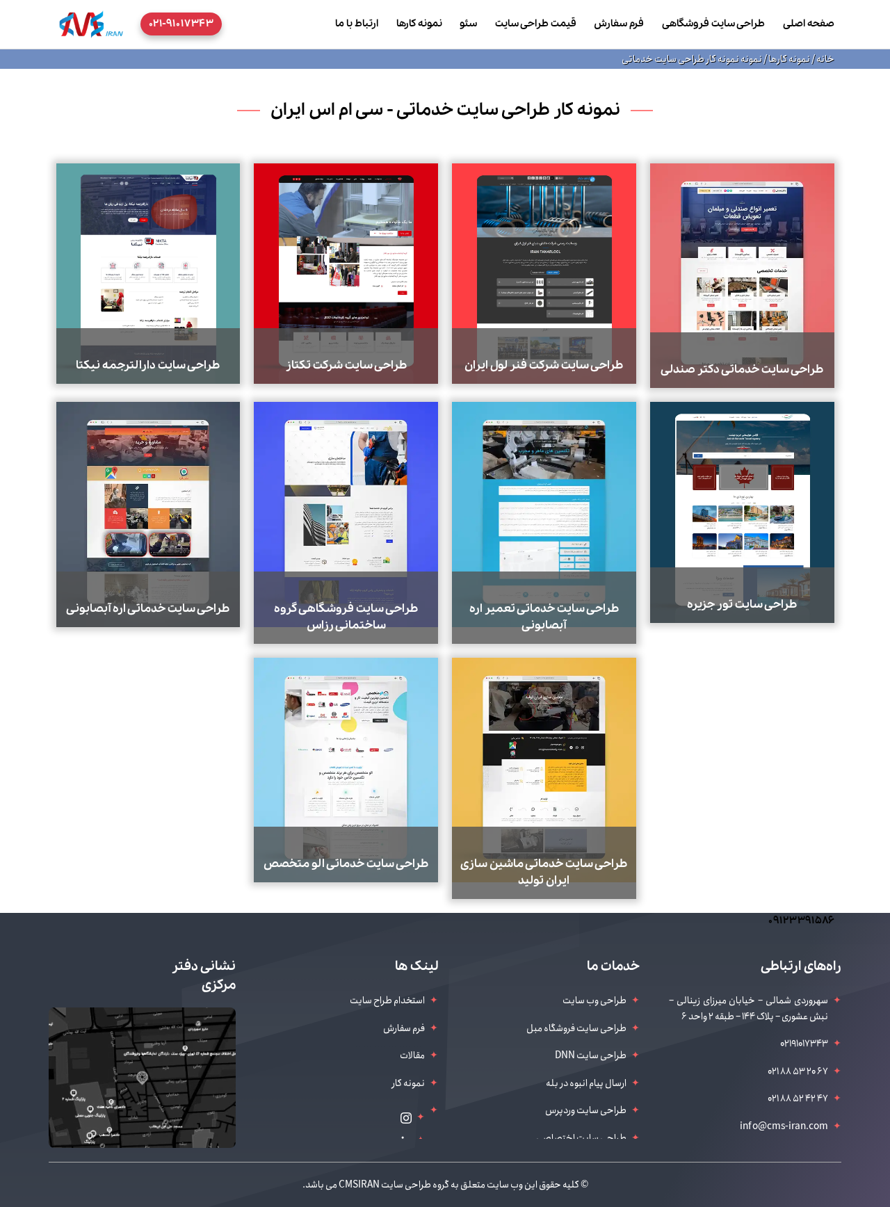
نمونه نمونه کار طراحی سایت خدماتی (692, 59)
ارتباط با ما (356, 24)
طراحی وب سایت (594, 1000)
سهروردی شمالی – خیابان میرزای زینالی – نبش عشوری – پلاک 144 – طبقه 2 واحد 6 (748, 1008)
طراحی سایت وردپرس (585, 1110)
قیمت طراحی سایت (535, 24)
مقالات (412, 1055)
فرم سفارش (619, 24)
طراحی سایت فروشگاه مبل (576, 1028)
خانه (824, 59)
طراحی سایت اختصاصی (581, 1138)
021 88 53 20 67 (798, 1071)
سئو (468, 24)
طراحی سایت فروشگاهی (713, 24)
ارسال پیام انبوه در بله (586, 1083)
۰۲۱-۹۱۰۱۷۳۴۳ (181, 24)
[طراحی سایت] (91, 24)
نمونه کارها (419, 24)
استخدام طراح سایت (387, 1000)
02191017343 (804, 1043)
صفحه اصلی (808, 24)
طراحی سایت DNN (590, 1055)
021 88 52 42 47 (798, 1098)
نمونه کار (408, 1083)
